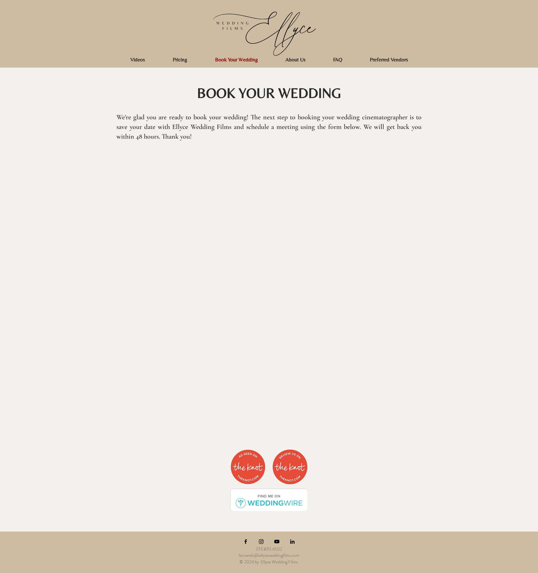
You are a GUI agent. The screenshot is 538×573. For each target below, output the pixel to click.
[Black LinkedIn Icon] (292, 541)
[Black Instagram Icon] (261, 541)
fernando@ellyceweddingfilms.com (269, 555)
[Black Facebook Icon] (246, 541)
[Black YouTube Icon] (277, 541)
